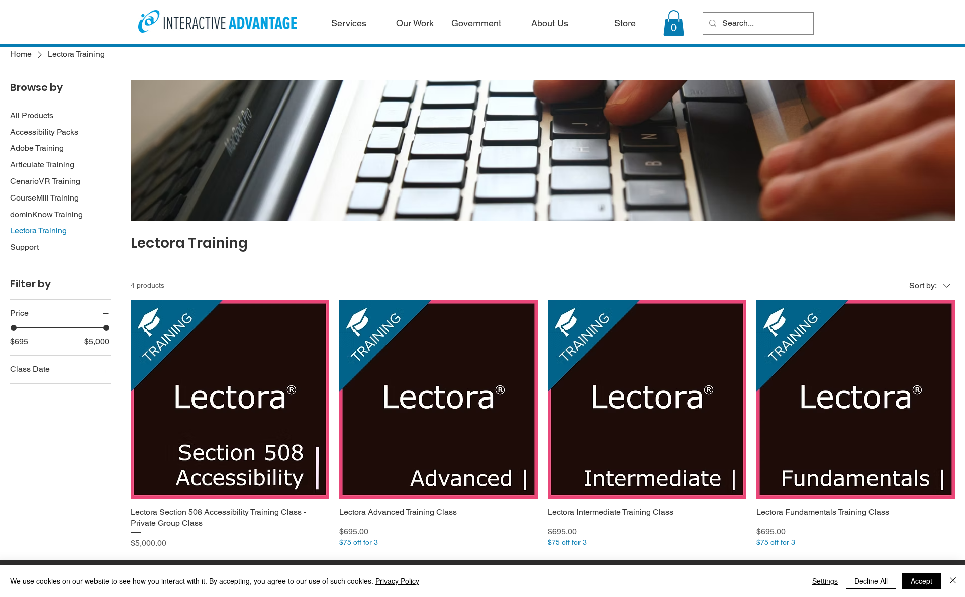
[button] (674, 23)
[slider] (14, 328)
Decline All (871, 581)
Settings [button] (825, 581)
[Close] (953, 581)
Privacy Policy (397, 581)
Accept (921, 581)
